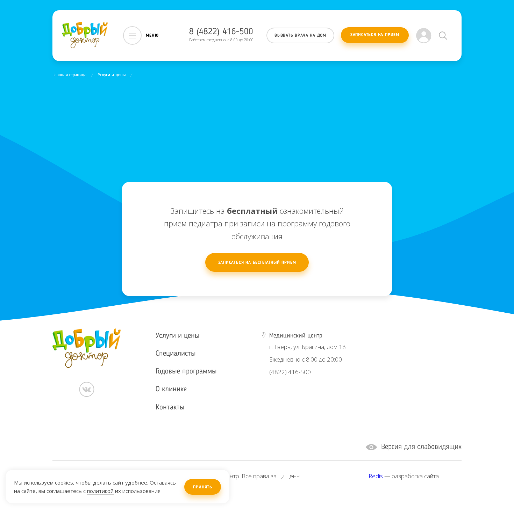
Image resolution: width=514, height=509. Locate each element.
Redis (376, 476)
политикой (100, 490)
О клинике (171, 389)
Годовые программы (186, 371)
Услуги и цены (112, 75)
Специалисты (176, 353)
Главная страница (69, 75)
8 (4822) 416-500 (221, 32)
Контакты (170, 407)
